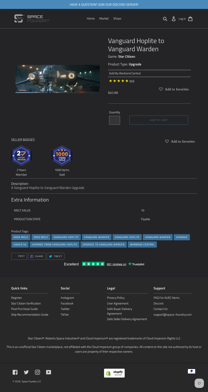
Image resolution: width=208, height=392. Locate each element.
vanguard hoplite (66, 237)
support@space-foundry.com (173, 314)
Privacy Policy (116, 297)
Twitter (65, 308)
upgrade (182, 237)
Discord (158, 303)
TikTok (65, 314)
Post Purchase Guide (24, 308)
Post (21, 256)
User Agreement (117, 303)
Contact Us (161, 308)
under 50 (20, 244)
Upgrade (135, 64)
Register (16, 297)
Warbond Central (130, 73)
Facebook (67, 303)
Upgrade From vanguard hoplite (54, 244)
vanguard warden (96, 237)
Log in (182, 18)
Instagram (67, 297)
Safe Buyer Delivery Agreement (119, 311)
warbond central (142, 244)
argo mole (21, 237)
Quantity (114, 112)
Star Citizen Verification (26, 303)
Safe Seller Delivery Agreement (127, 319)
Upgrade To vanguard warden (104, 244)
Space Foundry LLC (31, 381)
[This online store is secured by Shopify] (114, 374)
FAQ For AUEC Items (167, 297)
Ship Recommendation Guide (29, 314)
